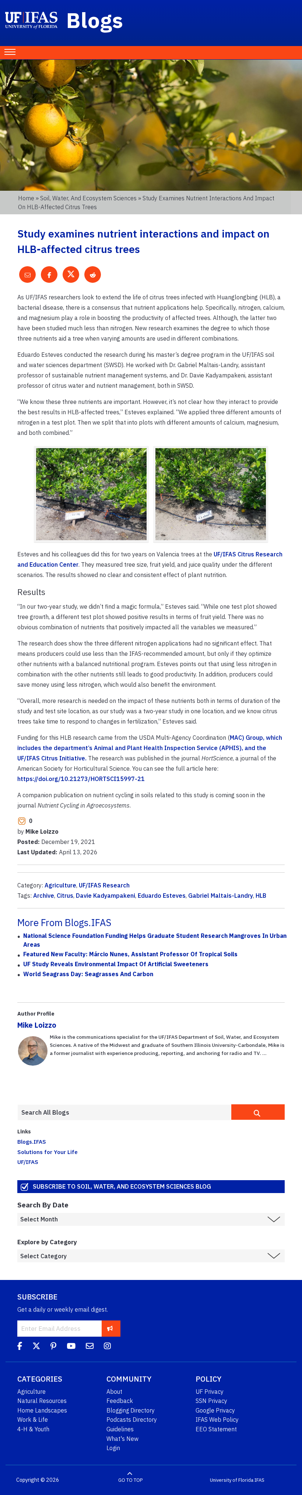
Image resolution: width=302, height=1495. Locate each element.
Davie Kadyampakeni (105, 895)
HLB (261, 895)
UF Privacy (210, 1391)
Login (113, 1448)
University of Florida (231, 1480)
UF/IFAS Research (104, 885)
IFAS (259, 1480)
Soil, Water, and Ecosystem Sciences (88, 198)
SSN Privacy (211, 1400)
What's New (122, 1438)
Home (26, 198)
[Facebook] (19, 1347)
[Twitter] (36, 1347)
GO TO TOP (130, 1480)
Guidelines (120, 1429)
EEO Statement (216, 1429)
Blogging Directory (130, 1410)
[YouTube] (71, 1347)
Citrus (65, 895)
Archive (43, 895)
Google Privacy (215, 1410)
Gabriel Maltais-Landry (220, 895)
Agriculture (60, 885)
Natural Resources (42, 1400)
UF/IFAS (27, 1161)
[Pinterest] (53, 1347)
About (114, 1391)
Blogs (94, 20)
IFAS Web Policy (217, 1419)
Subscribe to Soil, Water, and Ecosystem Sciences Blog (122, 1186)
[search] (258, 1112)
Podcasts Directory (131, 1419)
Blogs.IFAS (31, 1141)
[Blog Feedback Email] (90, 1347)
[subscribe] (110, 1328)
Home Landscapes (42, 1410)
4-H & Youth (33, 1429)
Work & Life (32, 1419)
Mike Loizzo (36, 1025)
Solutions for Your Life (47, 1151)
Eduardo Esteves (162, 895)
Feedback (119, 1400)
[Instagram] (107, 1347)
